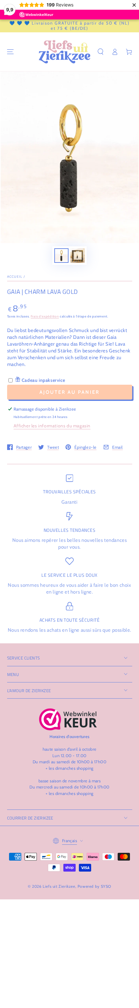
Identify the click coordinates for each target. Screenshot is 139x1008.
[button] (100, 51)
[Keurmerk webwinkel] (68, 719)
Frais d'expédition (45, 316)
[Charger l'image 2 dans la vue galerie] (77, 255)
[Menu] (10, 51)
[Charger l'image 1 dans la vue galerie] (61, 255)
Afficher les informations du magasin (52, 426)
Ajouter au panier (69, 392)
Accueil (15, 276)
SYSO (106, 886)
